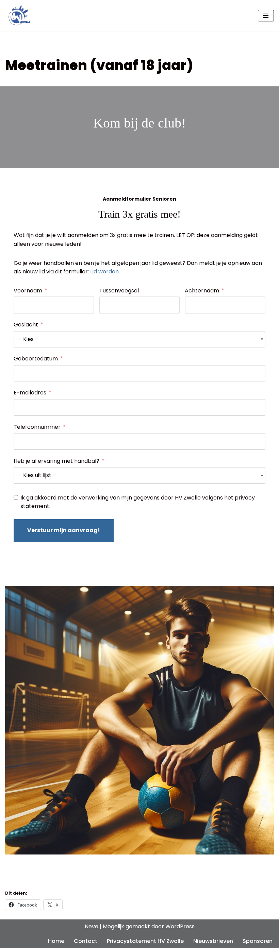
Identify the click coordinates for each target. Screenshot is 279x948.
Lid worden (104, 271)
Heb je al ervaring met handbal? (56, 461)
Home (56, 941)
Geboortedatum (36, 358)
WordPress (180, 926)
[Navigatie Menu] (266, 15)
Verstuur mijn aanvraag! (63, 530)
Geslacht (26, 324)
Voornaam (28, 290)
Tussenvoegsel (119, 290)
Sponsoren (258, 941)
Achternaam (202, 290)
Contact (85, 941)
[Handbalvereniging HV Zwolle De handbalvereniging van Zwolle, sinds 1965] (17, 16)
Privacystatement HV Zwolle (145, 941)
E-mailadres (30, 392)
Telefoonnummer (37, 427)
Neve (91, 926)
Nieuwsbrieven (213, 941)
